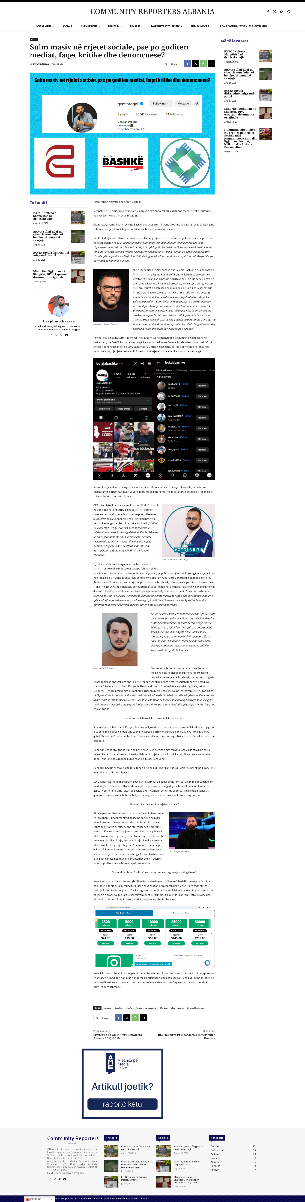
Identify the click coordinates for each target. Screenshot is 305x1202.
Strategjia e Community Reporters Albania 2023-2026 (117, 1036)
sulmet (139, 509)
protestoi (144, 274)
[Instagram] (56, 334)
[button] (289, 11)
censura (107, 1008)
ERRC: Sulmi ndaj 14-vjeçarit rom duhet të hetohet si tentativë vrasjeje (48, 236)
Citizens (98, 568)
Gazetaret (118, 1008)
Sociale (34, 39)
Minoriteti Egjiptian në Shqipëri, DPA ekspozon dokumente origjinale (50, 274)
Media (129, 1008)
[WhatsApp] (203, 63)
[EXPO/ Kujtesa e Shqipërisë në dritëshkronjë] (78, 217)
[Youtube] (281, 11)
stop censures (177, 1008)
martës (164, 238)
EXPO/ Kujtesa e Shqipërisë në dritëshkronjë (44, 216)
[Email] (211, 63)
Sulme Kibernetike (195, 1008)
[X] (274, 11)
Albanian (35, 1198)
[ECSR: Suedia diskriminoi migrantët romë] (78, 257)
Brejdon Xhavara (41, 63)
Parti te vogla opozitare (146, 1008)
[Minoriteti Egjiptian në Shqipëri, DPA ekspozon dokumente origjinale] (78, 276)
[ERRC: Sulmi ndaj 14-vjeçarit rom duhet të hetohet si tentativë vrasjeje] (78, 236)
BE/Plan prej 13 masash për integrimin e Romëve (186, 1036)
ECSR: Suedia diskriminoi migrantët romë (51, 254)
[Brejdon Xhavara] (58, 306)
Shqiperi (164, 1008)
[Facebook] (268, 11)
